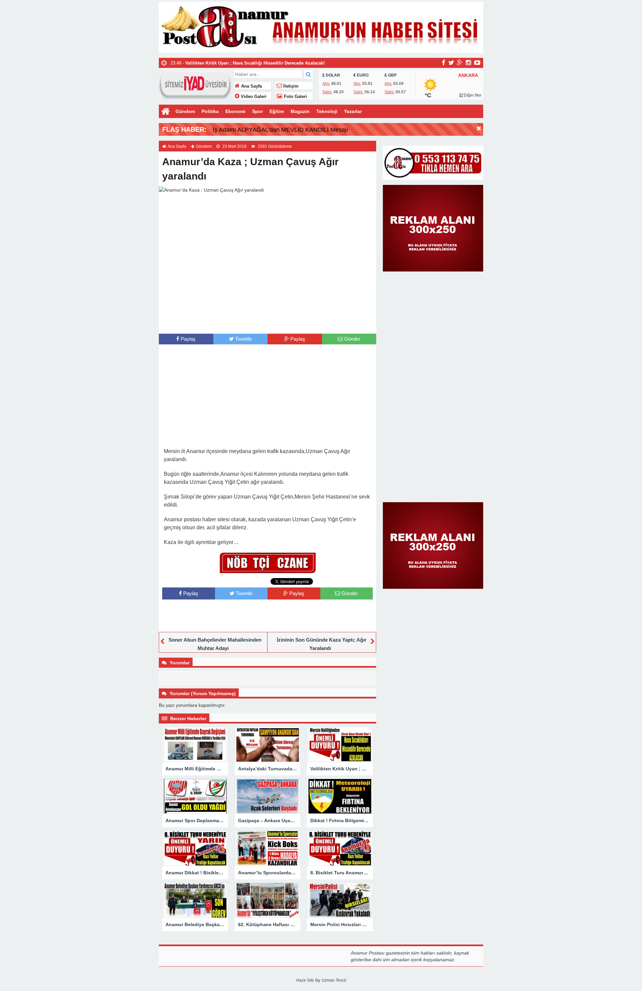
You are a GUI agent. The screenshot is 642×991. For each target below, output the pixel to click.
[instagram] (468, 62)
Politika (210, 111)
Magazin (300, 111)
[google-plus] (460, 62)
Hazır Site (305, 980)
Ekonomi (235, 111)
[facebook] (443, 62)
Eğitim (277, 111)
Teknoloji (326, 111)
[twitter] (451, 62)
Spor (257, 111)
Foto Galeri (295, 96)
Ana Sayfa (251, 86)
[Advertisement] (267, 320)
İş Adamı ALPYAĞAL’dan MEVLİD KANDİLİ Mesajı (280, 129)
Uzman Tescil (334, 980)
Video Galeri (252, 96)
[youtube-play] (477, 62)
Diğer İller (472, 95)
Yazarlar (353, 111)
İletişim (290, 86)
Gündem (185, 111)
